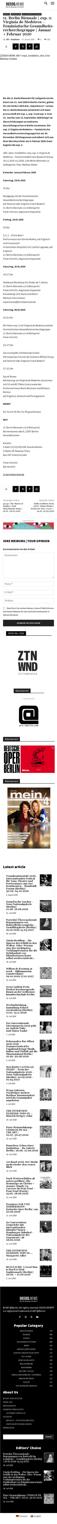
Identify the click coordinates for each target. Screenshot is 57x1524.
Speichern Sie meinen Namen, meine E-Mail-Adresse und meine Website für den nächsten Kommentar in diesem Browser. (28, 611)
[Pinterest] (30, 46)
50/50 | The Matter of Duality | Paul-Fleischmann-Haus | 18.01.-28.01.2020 (13, 507)
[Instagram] (26, 1317)
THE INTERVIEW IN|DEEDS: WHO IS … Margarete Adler (19, 1253)
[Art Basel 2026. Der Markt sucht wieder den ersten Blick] (46, 1166)
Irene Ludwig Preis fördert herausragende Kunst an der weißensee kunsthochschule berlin (20, 991)
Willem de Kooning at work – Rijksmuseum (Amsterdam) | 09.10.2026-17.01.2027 (20, 972)
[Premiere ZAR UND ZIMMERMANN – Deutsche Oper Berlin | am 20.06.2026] (46, 1209)
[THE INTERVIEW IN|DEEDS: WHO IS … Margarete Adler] (46, 1255)
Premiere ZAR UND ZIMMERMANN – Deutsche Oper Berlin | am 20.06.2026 (22, 1208)
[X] (23, 46)
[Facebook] (16, 46)
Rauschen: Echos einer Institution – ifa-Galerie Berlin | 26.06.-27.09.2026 (22, 1148)
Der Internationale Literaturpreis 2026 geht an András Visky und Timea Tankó (21, 1027)
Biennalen (15, 14)
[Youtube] (37, 1317)
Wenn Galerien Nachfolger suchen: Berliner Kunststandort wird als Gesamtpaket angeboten (20, 1095)
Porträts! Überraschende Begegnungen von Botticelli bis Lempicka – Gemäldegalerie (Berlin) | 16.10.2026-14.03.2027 (21, 925)
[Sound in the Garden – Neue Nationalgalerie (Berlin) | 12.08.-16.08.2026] (46, 906)
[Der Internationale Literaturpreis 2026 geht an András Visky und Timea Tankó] (46, 1027)
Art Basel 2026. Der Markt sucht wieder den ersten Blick (22, 1165)
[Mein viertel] (29, 818)
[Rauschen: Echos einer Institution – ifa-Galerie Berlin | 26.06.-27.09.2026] (46, 1150)
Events (6, 14)
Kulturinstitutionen (31, 14)
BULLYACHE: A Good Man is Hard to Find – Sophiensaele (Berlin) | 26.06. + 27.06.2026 (22, 1271)
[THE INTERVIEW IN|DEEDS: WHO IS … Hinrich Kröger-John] (46, 1115)
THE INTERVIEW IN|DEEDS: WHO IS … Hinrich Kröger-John (19, 1113)
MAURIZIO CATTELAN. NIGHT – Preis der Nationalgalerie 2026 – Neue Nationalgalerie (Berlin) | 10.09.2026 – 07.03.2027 (20, 1073)
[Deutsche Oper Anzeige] (29, 759)
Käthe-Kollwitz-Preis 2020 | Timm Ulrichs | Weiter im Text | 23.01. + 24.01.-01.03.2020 (42, 507)
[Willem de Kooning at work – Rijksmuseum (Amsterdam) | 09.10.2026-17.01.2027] (46, 973)
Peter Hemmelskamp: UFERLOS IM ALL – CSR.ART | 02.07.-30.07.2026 (19, 1131)
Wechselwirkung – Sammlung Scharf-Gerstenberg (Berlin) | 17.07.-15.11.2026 (19, 1009)
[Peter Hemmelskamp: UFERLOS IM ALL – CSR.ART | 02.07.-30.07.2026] (46, 1132)
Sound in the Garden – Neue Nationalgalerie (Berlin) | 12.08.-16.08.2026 (19, 905)
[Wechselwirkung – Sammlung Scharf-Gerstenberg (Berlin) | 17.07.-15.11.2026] (46, 1009)
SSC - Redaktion (12, 39)
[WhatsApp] (37, 46)
